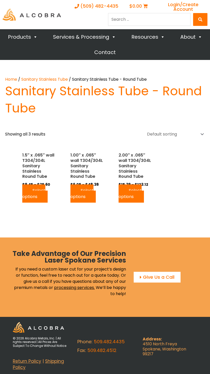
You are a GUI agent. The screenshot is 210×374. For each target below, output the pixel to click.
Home (11, 79)
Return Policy (27, 361)
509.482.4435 (109, 341)
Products (19, 36)
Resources (144, 36)
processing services (74, 287)
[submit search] (200, 19)
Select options (33, 194)
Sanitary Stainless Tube (44, 79)
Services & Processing (81, 36)
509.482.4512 (102, 350)
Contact (105, 52)
